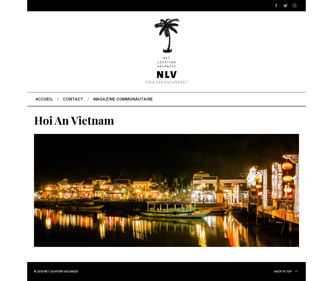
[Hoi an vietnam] (166, 245)
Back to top (283, 271)
